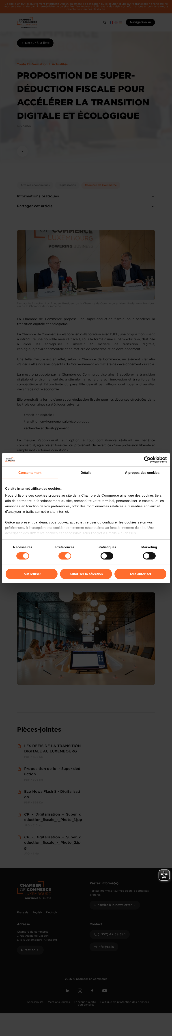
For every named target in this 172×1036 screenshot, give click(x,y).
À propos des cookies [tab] (142, 472)
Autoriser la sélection (86, 574)
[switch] (64, 556)
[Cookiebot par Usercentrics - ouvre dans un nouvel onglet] (147, 459)
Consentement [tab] (29, 472)
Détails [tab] (86, 472)
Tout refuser (31, 574)
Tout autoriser (140, 574)
